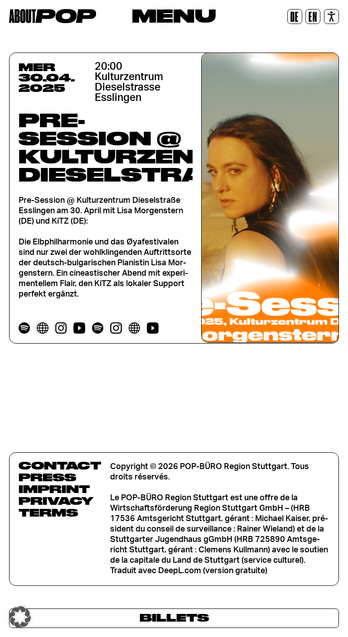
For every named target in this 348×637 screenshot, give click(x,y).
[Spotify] (24, 328)
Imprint (54, 489)
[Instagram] (61, 328)
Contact (60, 465)
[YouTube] (79, 328)
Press (47, 477)
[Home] (52, 16)
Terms (48, 512)
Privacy (56, 500)
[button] (20, 617)
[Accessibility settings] (331, 17)
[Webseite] (42, 328)
